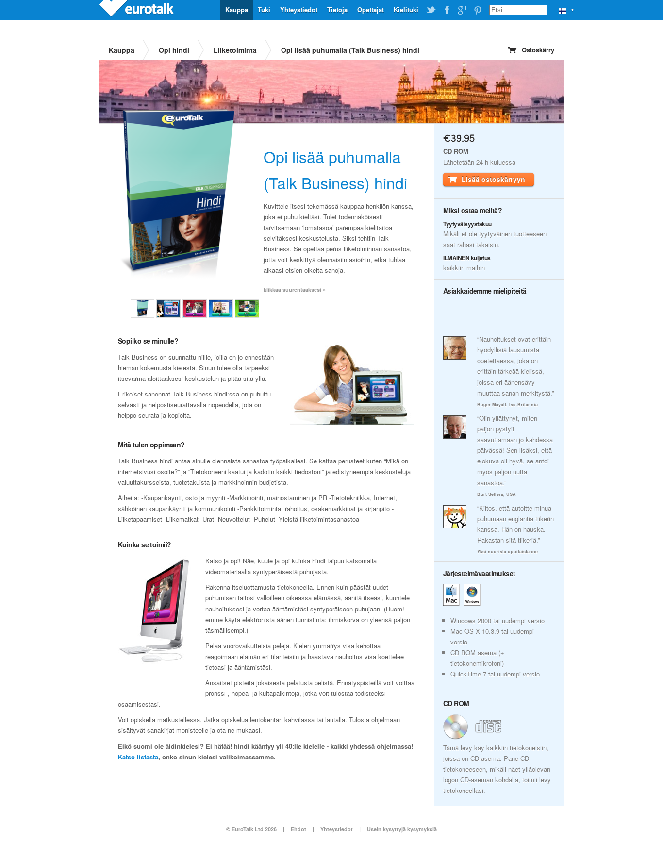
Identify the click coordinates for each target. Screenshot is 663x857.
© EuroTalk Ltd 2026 (251, 829)
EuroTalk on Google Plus (462, 10)
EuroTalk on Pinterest (477, 10)
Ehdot (298, 829)
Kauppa (236, 9)
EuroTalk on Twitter (431, 10)
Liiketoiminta (235, 50)
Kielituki (406, 9)
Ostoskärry (538, 49)
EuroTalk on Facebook (446, 10)
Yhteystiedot (298, 9)
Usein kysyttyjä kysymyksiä (402, 829)
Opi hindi (174, 50)
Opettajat (370, 9)
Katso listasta (138, 756)
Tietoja (337, 9)
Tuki (264, 9)
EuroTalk (137, 9)
